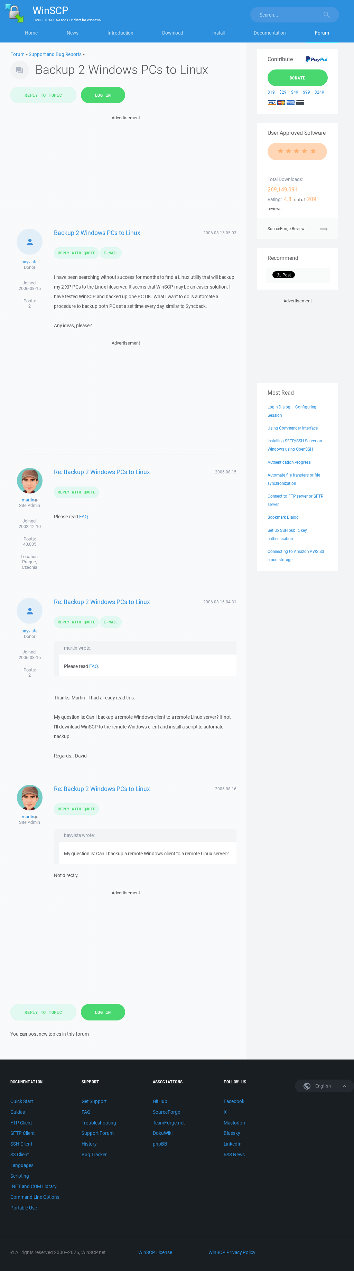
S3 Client (19, 1154)
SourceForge (166, 1112)
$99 (306, 92)
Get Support (94, 1101)
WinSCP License (155, 1252)
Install (218, 33)
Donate (298, 78)
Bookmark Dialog (283, 517)
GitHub (160, 1101)
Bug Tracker (94, 1154)
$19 (271, 92)
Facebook (234, 1101)
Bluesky (232, 1133)
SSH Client (21, 1144)
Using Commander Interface (293, 428)
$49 (294, 92)
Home (31, 33)
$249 (319, 92)
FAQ (83, 517)
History (89, 1144)
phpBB (160, 1144)
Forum (322, 33)
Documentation (270, 33)
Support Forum (98, 1133)
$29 (283, 92)
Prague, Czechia (29, 564)
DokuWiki (163, 1133)
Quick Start (21, 1101)
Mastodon (234, 1123)
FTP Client (21, 1123)
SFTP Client (22, 1133)
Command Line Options (34, 1197)
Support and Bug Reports (55, 54)
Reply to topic (43, 95)
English (322, 1086)
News (72, 33)
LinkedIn (233, 1144)
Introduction (120, 33)
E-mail (111, 252)
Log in (103, 95)
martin (28, 500)
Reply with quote (76, 252)
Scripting (19, 1176)
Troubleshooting (99, 1123)
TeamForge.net (169, 1123)
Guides (17, 1112)
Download (172, 33)
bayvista (29, 262)
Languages (22, 1165)
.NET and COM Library (33, 1186)
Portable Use (23, 1208)
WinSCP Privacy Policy (231, 1252)
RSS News (234, 1154)
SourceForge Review (286, 228)
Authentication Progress (289, 462)
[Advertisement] (126, 170)
